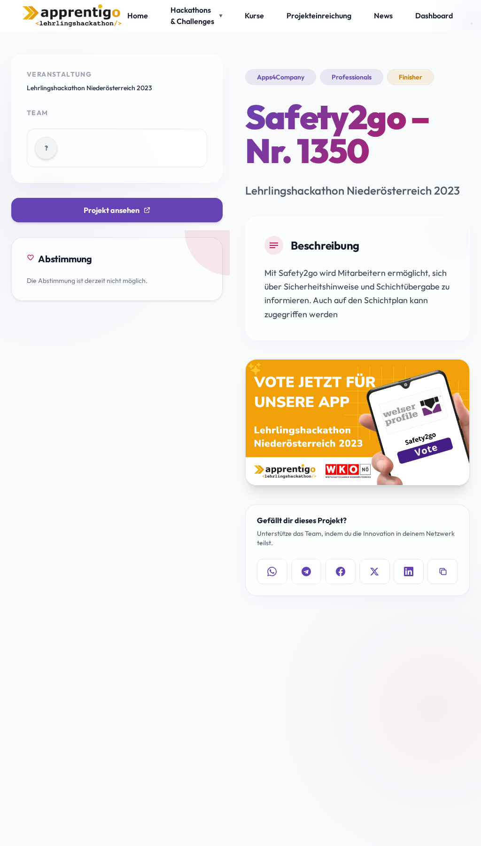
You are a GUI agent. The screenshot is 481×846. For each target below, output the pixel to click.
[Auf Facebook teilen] (340, 571)
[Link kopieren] (442, 571)
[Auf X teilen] (374, 571)
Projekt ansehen (112, 210)
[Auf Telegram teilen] (306, 571)
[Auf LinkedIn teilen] (409, 571)
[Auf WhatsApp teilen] (272, 571)
